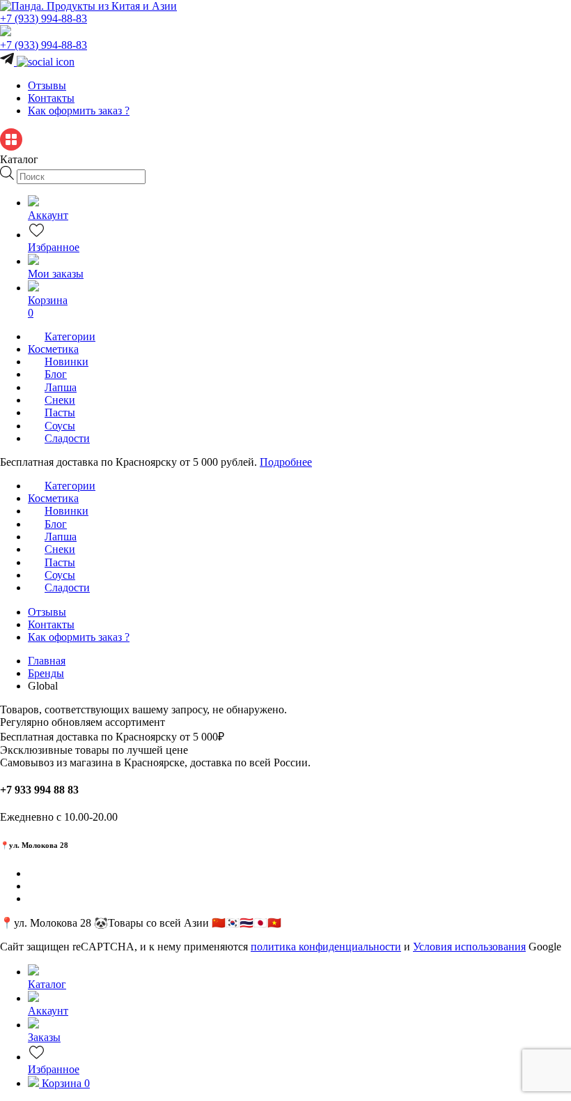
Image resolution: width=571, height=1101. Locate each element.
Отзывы (47, 85)
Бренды (46, 673)
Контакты (51, 98)
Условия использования (469, 946)
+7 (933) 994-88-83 (43, 18)
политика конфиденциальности (326, 946)
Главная (46, 661)
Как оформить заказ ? (79, 110)
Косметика (53, 349)
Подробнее (286, 462)
